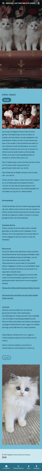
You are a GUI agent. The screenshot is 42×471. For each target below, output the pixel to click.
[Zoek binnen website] (3, 3)
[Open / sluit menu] (38, 3)
